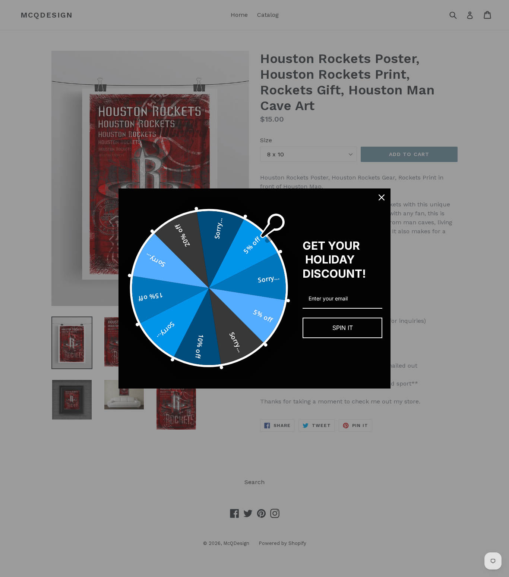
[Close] (382, 197)
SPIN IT (342, 327)
